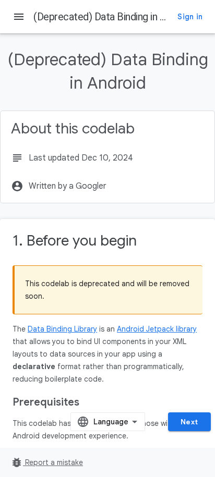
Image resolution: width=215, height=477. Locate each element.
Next (189, 421)
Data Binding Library (62, 329)
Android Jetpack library (157, 329)
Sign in (189, 16)
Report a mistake (46, 462)
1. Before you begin (75, 240)
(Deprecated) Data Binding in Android (113, 16)
